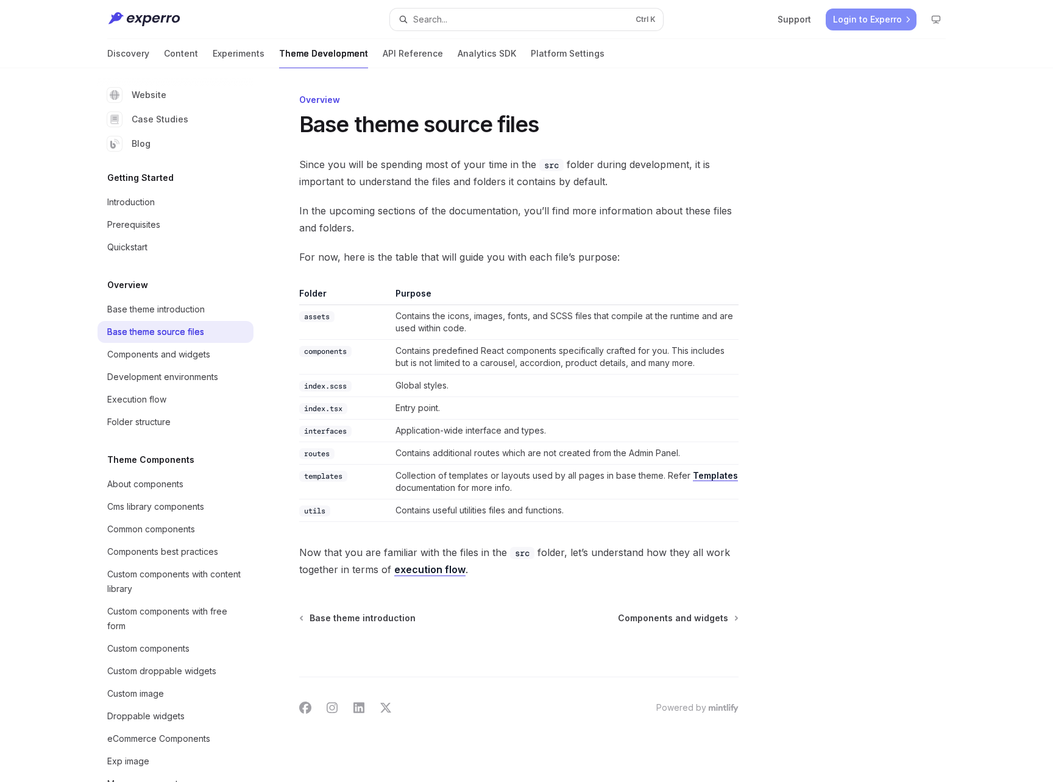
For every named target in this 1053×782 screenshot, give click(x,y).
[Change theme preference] (936, 19)
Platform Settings (567, 53)
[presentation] (185, 425)
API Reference (413, 53)
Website (149, 95)
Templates (715, 475)
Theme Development (323, 53)
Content (181, 53)
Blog (141, 143)
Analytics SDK (487, 53)
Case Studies (160, 119)
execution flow (430, 569)
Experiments (238, 53)
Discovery (128, 53)
